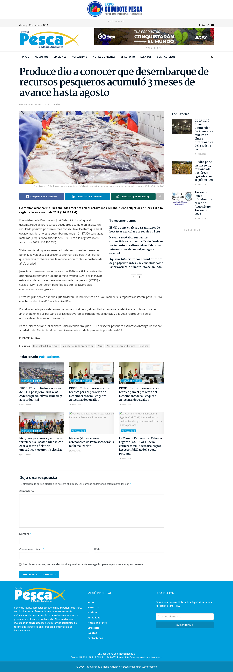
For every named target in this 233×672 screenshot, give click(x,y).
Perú (100, 346)
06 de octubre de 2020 (30, 104)
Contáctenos (166, 56)
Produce (143, 346)
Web (97, 549)
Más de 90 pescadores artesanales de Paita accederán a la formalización (91, 442)
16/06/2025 (126, 458)
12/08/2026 (201, 184)
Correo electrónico (32, 549)
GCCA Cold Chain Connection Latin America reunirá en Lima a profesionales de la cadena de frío (204, 135)
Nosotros (41, 56)
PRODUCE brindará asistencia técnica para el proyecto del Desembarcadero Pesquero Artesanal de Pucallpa (89, 394)
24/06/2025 (76, 450)
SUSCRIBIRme (184, 624)
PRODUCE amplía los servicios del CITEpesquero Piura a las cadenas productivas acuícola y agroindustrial (40, 394)
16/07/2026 (201, 218)
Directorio (127, 56)
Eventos (145, 56)
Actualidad (79, 56)
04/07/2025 (126, 404)
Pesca (110, 346)
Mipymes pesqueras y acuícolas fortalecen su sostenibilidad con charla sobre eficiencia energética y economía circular (41, 444)
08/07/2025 (26, 404)
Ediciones (60, 56)
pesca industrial (126, 346)
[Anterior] (133, 276)
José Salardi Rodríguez (46, 346)
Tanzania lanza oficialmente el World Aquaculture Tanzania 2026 (203, 203)
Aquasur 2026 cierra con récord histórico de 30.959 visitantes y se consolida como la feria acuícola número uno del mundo (136, 263)
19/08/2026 (201, 154)
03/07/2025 (26, 454)
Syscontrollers (149, 666)
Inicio (25, 56)
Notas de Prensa (104, 56)
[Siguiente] (139, 276)
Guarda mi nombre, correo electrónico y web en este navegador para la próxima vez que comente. (83, 564)
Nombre (25, 533)
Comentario (26, 491)
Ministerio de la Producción (78, 346)
